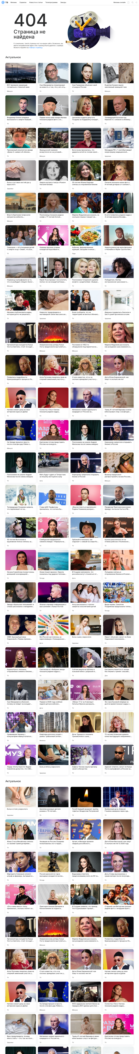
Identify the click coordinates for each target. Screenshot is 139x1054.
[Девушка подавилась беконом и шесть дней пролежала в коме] (118, 305)
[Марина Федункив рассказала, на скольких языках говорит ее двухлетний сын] (86, 208)
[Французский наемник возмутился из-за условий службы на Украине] (53, 143)
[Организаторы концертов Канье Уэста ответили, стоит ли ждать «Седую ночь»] (20, 338)
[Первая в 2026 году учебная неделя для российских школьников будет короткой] (53, 695)
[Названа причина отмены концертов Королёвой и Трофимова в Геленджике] (53, 240)
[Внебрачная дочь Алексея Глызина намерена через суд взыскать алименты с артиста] (118, 932)
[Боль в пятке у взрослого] (53, 760)
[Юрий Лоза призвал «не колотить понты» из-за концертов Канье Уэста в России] (53, 273)
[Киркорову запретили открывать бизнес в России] (118, 435)
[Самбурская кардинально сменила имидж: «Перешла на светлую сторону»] (53, 532)
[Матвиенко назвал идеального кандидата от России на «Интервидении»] (86, 403)
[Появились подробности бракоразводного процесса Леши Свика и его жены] (20, 370)
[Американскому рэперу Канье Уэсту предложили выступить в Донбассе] (53, 338)
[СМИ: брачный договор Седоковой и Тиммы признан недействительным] (20, 630)
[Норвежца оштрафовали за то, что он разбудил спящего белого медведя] (20, 273)
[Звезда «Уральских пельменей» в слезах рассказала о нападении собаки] (20, 597)
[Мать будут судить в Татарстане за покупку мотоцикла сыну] (53, 467)
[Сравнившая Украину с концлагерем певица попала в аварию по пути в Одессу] (20, 727)
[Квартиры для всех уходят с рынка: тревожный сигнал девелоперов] (53, 727)
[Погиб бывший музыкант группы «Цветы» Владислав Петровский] (86, 932)
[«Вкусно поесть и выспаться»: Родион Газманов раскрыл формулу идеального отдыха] (86, 500)
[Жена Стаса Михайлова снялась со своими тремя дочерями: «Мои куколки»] (20, 964)
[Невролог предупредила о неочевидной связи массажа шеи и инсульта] (53, 305)
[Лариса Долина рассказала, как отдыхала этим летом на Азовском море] (53, 825)
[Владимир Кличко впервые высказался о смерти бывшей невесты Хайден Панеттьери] (20, 110)
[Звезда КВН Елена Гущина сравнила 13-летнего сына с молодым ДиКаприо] (118, 890)
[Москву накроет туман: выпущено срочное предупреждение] (118, 857)
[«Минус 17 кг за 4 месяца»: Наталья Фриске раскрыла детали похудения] (86, 695)
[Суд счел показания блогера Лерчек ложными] (20, 890)
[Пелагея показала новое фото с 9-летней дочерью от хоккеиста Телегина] (118, 175)
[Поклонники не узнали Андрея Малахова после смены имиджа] (86, 435)
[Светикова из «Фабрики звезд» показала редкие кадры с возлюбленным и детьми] (53, 662)
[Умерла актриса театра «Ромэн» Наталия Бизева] (53, 175)
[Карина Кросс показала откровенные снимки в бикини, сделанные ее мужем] (20, 662)
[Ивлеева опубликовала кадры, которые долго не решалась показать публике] (20, 305)
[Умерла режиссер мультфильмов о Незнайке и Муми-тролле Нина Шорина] (118, 240)
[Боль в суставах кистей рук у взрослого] (20, 175)
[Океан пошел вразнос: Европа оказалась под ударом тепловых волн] (53, 565)
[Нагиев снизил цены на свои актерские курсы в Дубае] (20, 403)
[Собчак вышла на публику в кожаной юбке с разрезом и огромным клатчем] (86, 662)
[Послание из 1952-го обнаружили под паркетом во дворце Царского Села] (86, 338)
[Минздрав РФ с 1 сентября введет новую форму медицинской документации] (118, 143)
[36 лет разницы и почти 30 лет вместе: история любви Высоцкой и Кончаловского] (118, 825)
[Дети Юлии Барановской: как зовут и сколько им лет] (118, 370)
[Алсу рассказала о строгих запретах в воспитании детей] (86, 597)
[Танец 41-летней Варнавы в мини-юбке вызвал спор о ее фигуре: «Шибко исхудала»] (118, 403)
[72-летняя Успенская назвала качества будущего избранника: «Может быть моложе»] (118, 727)
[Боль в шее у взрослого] (86, 630)
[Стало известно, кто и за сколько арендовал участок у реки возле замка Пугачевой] (86, 370)
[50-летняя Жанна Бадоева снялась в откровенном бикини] (86, 175)
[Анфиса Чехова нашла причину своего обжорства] (86, 760)
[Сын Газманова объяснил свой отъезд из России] (86, 78)
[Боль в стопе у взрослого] (20, 932)
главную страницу (35, 47)
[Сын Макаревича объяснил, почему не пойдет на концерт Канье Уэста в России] (20, 695)
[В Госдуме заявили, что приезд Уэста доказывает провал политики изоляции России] (86, 1029)
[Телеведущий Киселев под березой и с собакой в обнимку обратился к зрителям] (118, 110)
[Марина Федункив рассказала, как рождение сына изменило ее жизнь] (118, 338)
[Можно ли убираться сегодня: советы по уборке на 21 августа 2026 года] (86, 890)
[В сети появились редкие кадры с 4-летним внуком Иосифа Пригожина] (118, 208)
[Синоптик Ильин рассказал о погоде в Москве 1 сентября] (20, 792)
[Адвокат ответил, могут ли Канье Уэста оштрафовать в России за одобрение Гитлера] (118, 760)
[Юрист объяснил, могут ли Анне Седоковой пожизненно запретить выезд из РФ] (118, 630)
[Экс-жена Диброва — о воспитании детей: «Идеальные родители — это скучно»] (20, 857)
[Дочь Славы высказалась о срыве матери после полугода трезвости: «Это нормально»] (118, 997)
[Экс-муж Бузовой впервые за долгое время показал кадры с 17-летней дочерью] (118, 695)
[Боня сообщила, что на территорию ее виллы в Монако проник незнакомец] (86, 305)
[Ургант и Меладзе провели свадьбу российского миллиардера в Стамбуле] (86, 964)
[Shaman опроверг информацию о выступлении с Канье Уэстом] (53, 597)
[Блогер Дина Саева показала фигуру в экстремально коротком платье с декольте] (53, 890)
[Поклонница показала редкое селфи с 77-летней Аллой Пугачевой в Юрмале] (53, 208)
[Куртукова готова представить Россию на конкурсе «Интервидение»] (53, 435)
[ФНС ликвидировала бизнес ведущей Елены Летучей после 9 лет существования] (53, 792)
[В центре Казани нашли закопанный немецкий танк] (118, 78)
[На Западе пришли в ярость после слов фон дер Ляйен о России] (20, 435)
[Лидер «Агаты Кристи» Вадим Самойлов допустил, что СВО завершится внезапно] (20, 760)
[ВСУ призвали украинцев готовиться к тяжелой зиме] (20, 78)
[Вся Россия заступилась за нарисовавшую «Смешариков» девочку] (53, 630)
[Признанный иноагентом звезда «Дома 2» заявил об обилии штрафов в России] (20, 143)
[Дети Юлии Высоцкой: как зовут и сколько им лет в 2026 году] (118, 964)
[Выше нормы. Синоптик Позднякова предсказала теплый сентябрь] (118, 597)
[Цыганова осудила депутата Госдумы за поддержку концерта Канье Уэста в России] (86, 110)
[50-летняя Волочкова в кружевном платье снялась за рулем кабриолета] (20, 532)
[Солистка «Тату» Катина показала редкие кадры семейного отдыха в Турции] (53, 403)
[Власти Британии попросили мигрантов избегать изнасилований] (20, 208)
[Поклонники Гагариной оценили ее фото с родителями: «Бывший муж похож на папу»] (86, 273)
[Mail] (3, 2)
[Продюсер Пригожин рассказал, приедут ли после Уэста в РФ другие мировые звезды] (118, 500)
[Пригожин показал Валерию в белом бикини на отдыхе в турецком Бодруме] (53, 1029)
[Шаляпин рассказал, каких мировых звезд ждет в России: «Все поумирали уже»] (118, 792)
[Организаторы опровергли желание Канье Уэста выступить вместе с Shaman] (53, 857)
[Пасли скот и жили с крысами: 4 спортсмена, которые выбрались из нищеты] (20, 825)
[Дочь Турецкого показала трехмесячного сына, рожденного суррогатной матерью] (86, 727)
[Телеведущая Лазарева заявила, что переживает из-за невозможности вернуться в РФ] (20, 500)
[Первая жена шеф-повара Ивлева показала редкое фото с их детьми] (53, 110)
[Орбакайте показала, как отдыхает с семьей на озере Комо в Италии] (86, 532)
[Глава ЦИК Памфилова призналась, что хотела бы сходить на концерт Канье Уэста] (53, 500)
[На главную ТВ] (6, 2)
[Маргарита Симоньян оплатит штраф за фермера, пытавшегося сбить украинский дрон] (20, 997)
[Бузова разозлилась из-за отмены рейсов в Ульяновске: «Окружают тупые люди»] (118, 532)
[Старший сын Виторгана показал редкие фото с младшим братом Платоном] (118, 1029)
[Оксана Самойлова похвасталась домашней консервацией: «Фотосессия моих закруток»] (20, 565)
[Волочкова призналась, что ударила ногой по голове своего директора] (86, 143)
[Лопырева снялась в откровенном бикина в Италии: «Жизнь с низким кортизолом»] (118, 565)
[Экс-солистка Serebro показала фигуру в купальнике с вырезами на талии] (86, 857)
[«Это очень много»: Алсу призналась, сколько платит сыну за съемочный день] (20, 1029)
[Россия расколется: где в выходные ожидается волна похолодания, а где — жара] (53, 997)
